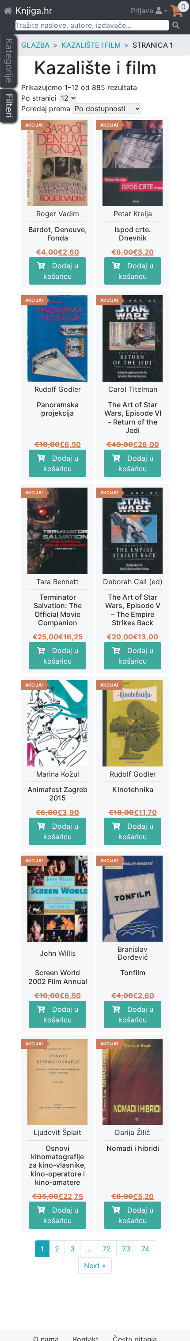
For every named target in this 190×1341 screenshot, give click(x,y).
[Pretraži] (176, 25)
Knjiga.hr (33, 10)
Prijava (143, 10)
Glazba (35, 45)
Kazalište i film (91, 45)
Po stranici (39, 98)
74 (145, 1248)
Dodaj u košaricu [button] (60, 271)
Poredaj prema (45, 108)
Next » (95, 1265)
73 (126, 1248)
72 (107, 1248)
